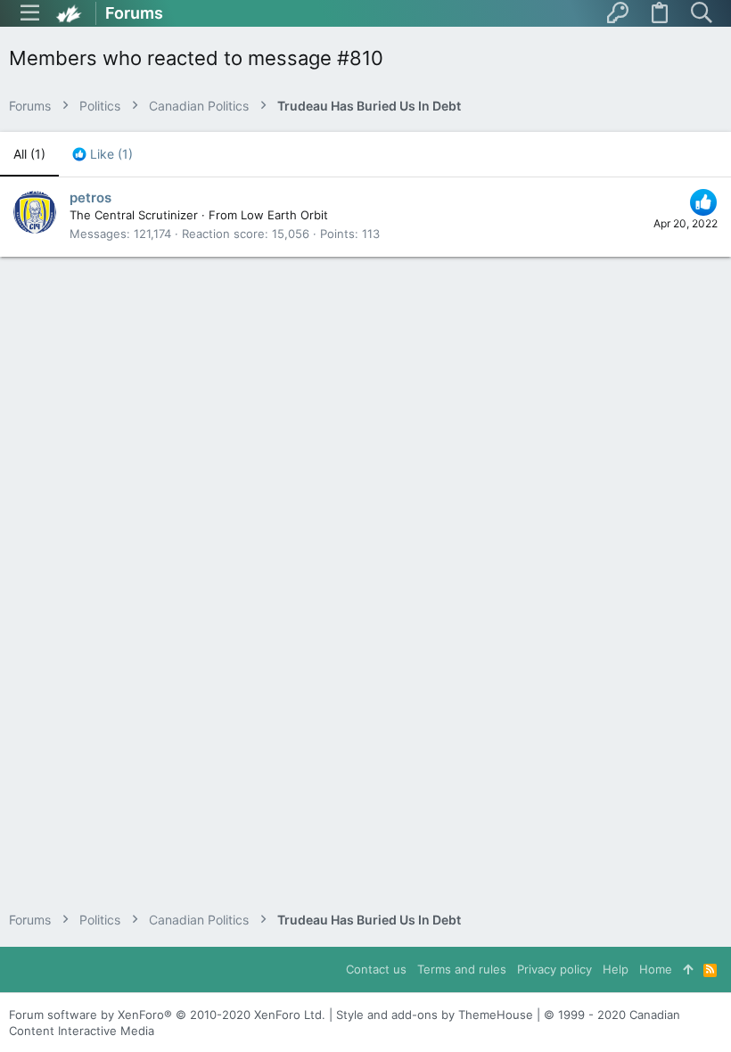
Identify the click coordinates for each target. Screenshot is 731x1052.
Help (615, 969)
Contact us (376, 969)
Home (655, 969)
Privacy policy (554, 969)
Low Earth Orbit (284, 215)
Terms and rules (461, 969)
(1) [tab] (29, 153)
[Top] (688, 969)
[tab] (102, 154)
